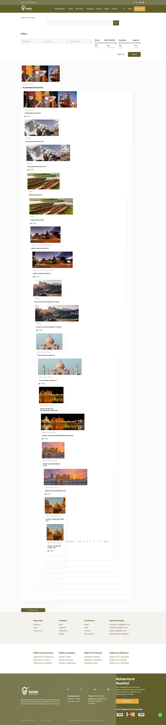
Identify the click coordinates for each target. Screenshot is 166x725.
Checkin (114, 9)
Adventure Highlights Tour (120, 625)
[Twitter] (140, 2)
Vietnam (87, 631)
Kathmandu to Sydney (41, 660)
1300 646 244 (31, 2)
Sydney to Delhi (65, 657)
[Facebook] (134, 2)
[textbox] (32, 41)
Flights (106, 9)
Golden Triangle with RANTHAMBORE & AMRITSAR (49, 409)
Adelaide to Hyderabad (93, 660)
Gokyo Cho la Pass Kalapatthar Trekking (46, 302)
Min (96, 46)
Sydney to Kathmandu (67, 663)
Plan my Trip (139, 9)
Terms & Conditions (27, 720)
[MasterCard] (130, 714)
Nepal (86, 625)
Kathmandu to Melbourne (43, 657)
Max (108, 46)
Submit (134, 54)
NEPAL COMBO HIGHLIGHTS (40, 248)
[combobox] (32, 41)
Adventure (34, 245)
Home (23, 18)
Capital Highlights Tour (119, 628)
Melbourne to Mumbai (118, 660)
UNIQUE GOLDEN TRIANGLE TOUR (51, 464)
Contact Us (37, 631)
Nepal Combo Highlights (119, 634)
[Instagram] (137, 2)
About (71, 9)
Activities (78, 9)
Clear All (120, 54)
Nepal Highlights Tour (118, 631)
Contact (99, 9)
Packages (90, 9)
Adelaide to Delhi (91, 663)
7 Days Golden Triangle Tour (46, 355)
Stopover (49, 245)
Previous (70, 541)
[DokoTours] (26, 8)
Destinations (60, 9)
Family (44, 245)
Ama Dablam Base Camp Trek (35, 141)
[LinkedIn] (143, 2)
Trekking (28, 138)
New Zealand (89, 634)
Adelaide (62, 628)
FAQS (35, 628)
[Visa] (120, 714)
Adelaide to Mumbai (92, 657)
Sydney (61, 634)
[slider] (95, 43)
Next (106, 541)
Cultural (30, 84)
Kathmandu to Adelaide (42, 663)
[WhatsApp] (160, 714)
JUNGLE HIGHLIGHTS (35, 195)
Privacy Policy (45, 720)
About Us (37, 625)
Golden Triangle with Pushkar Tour (55, 520)
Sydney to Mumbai (66, 660)
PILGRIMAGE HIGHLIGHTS (33, 88)
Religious (25, 84)
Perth (61, 625)
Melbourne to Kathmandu (119, 663)
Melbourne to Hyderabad (119, 657)
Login (130, 9)
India (86, 628)
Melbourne (63, 631)
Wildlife (30, 191)
